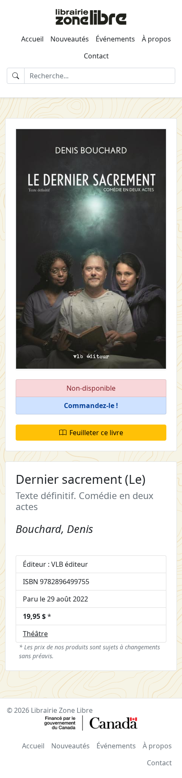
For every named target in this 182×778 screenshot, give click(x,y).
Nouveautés (69, 39)
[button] (91, 405)
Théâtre (35, 633)
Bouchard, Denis (54, 528)
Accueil (32, 39)
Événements (115, 39)
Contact (96, 56)
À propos (156, 39)
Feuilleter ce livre (96, 432)
